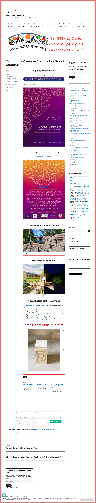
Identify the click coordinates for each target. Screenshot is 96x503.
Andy (71, 198)
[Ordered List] (24, 417)
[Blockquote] (28, 417)
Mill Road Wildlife (22, 27)
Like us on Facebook (76, 248)
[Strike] (22, 417)
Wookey (72, 210)
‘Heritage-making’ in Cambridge (77, 157)
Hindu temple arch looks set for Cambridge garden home (38, 313)
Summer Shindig (74, 144)
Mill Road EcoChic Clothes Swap (77, 103)
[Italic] (18, 417)
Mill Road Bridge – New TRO (76, 137)
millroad (8, 74)
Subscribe (27, 24)
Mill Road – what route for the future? (56, 24)
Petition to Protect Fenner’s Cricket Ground (80, 133)
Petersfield (8, 90)
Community (14, 83)
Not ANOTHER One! (74, 150)
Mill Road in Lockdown (38, 24)
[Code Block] (30, 417)
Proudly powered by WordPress (22, 496)
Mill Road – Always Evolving (76, 125)
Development (9, 86)
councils (8, 84)
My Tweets (71, 263)
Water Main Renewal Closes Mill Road (78, 107)
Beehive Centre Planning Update (77, 140)
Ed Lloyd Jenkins (74, 164)
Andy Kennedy (73, 188)
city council (8, 83)
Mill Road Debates (84, 24)
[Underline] (20, 417)
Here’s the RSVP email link (43, 156)
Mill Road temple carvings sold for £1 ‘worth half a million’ (39, 309)
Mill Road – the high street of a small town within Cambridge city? (57, 386)
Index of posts (73, 24)
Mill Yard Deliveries (74, 100)
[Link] (32, 417)
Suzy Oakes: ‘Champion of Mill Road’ (56, 27)
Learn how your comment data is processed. (43, 429)
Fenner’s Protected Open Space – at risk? (79, 147)
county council (13, 84)
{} (33, 417)
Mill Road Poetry (10, 27)
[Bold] (16, 417)
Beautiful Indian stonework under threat (34, 305)
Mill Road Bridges (15, 16)
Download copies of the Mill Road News (79, 27)
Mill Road (14, 89)
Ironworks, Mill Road (41, 384)
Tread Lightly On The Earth (36, 27)
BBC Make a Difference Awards (77, 161)
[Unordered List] (26, 417)
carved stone (14, 81)
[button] (24, 240)
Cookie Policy (71, 500)
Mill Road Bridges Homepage (14, 24)
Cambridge (8, 78)
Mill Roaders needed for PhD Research (78, 154)
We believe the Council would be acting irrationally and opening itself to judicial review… (79, 90)
